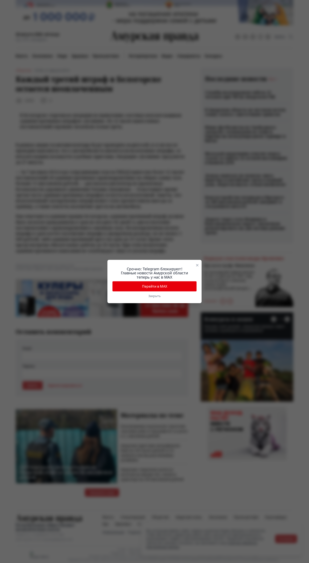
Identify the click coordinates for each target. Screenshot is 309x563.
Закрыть (154, 296)
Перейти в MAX (154, 286)
